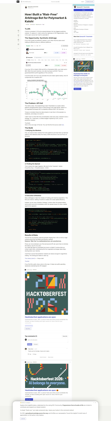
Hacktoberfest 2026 (78, 81)
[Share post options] (18, 48)
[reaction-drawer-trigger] (18, 31)
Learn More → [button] (29, 399)
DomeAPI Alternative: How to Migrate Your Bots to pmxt (82, 49)
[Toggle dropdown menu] (67, 270)
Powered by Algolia (54, 1)
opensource (38, 24)
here (62, 125)
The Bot (27, 261)
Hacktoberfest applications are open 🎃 (41, 390)
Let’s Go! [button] (23, 418)
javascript (32, 24)
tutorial (27, 24)
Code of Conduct (43, 357)
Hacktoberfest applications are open (40, 317)
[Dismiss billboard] (95, 403)
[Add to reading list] (18, 40)
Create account (89, 1)
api (43, 24)
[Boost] (18, 44)
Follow (83, 10)
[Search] (21, 2)
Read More (28, 328)
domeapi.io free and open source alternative (83, 54)
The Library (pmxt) (30, 258)
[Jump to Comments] (18, 36)
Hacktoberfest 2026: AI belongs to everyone (82, 74)
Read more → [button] (77, 88)
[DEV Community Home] (18, 1)
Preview (35, 344)
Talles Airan (30, 349)
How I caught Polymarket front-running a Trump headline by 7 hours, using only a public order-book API (82, 42)
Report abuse (50, 357)
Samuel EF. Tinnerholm (33, 6)
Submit (29, 344)
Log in (82, 1)
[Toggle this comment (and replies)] (26, 351)
